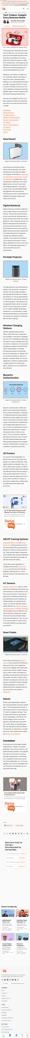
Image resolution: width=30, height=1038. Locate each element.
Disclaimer (4, 1015)
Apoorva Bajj (21, 21)
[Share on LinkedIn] (13, 833)
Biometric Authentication (11, 120)
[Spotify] (15, 980)
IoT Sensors (7, 127)
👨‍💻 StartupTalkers (8, 825)
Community (4, 1001)
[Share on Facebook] (10, 833)
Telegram (16, 1036)
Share (27, 1036)
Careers (4, 995)
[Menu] (27, 8)
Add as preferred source (20, 26)
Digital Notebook (8, 113)
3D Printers (6, 122)
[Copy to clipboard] (24, 833)
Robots (5, 132)
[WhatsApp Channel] (18, 980)
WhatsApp (3, 1036)
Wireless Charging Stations (11, 117)
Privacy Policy (5, 1007)
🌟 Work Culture (19, 825)
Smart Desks (7, 129)
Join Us (8, 26)
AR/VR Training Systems (10, 125)
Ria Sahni (13, 21)
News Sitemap (5, 1032)
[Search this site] (23, 8)
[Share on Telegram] (16, 833)
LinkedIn (10, 1036)
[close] (28, 3)
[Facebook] (5, 980)
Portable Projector (9, 115)
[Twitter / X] (2, 980)
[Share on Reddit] (19, 833)
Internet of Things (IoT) (10, 587)
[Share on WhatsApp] (4, 833)
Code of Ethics (5, 1026)
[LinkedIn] (7, 980)
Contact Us (4, 993)
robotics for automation (12, 734)
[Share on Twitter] (7, 833)
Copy (22, 1036)
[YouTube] (13, 980)
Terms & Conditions (6, 1010)
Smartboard (7, 110)
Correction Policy (6, 1020)
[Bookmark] (27, 833)
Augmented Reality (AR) (10, 543)
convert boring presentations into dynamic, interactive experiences (15, 177)
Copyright (4, 1012)
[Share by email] (21, 833)
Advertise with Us (6, 998)
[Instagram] (10, 980)
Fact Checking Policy (7, 1029)
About (3, 990)
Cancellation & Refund (7, 1017)
